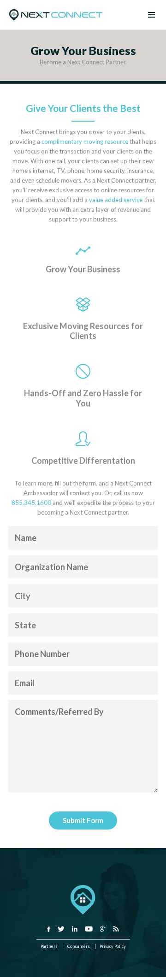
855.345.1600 (31, 502)
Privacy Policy (113, 946)
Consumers (78, 946)
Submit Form (83, 820)
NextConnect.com (55, 14)
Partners (49, 946)
